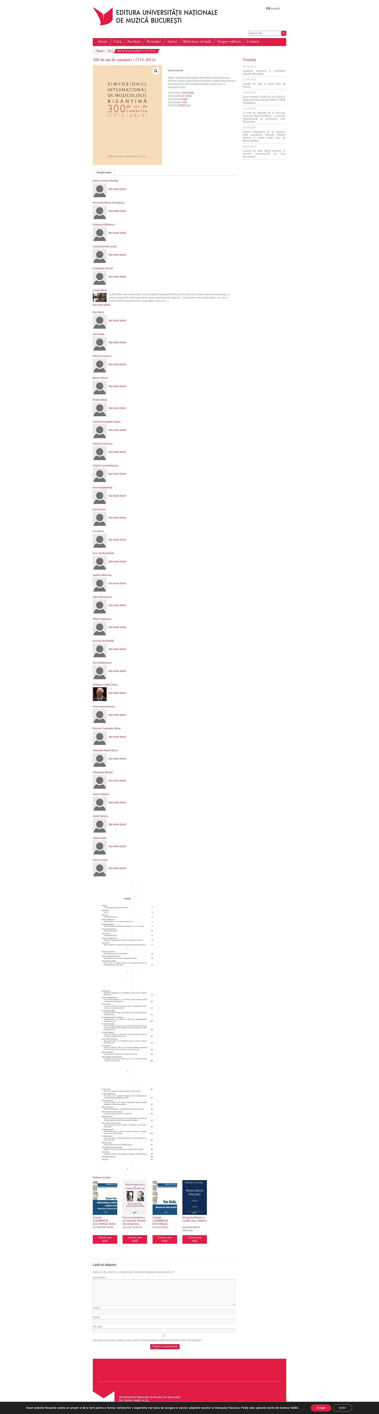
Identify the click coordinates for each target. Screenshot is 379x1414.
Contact (253, 42)
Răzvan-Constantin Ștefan (107, 728)
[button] (155, 71)
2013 (110, 51)
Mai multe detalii (117, 189)
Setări (342, 1408)
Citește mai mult (105, 1239)
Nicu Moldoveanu (102, 662)
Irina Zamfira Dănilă (103, 553)
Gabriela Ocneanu (103, 443)
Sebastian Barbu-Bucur (105, 750)
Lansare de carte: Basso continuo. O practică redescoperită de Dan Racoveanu (264, 151)
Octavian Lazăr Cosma (105, 684)
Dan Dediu (98, 334)
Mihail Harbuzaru (102, 619)
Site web (97, 1326)
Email (96, 1317)
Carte (185, 99)
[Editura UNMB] (158, 25)
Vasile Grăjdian (101, 794)
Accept (321, 1408)
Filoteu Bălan (100, 400)
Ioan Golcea (99, 509)
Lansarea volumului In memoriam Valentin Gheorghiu (264, 70)
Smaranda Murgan (103, 772)
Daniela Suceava (102, 356)
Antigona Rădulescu (104, 224)
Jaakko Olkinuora (102, 575)
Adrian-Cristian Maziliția (105, 180)
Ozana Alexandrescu (104, 706)
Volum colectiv (175, 70)
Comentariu (100, 1277)
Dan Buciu (98, 312)
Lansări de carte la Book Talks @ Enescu (264, 83)
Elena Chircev (100, 378)
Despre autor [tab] (104, 172)
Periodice (154, 42)
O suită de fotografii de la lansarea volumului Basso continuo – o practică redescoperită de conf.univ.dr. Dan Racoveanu (264, 115)
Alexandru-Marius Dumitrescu (109, 202)
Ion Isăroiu (98, 531)
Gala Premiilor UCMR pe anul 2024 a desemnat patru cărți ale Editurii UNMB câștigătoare (264, 98)
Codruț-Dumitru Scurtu (105, 246)
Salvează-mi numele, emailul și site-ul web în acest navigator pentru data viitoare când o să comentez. (147, 1340)
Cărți (118, 42)
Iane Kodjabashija (102, 487)
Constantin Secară (103, 268)
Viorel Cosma (100, 860)
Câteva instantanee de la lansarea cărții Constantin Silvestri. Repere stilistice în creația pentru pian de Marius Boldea (264, 134)
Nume (97, 1308)
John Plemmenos (102, 597)
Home (103, 42)
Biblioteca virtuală (197, 42)
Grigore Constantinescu (105, 465)
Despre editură (229, 42)
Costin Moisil (100, 290)
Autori (172, 42)
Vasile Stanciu (100, 816)
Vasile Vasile (99, 838)
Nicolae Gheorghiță (103, 640)
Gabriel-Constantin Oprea (106, 421)
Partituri (134, 42)
